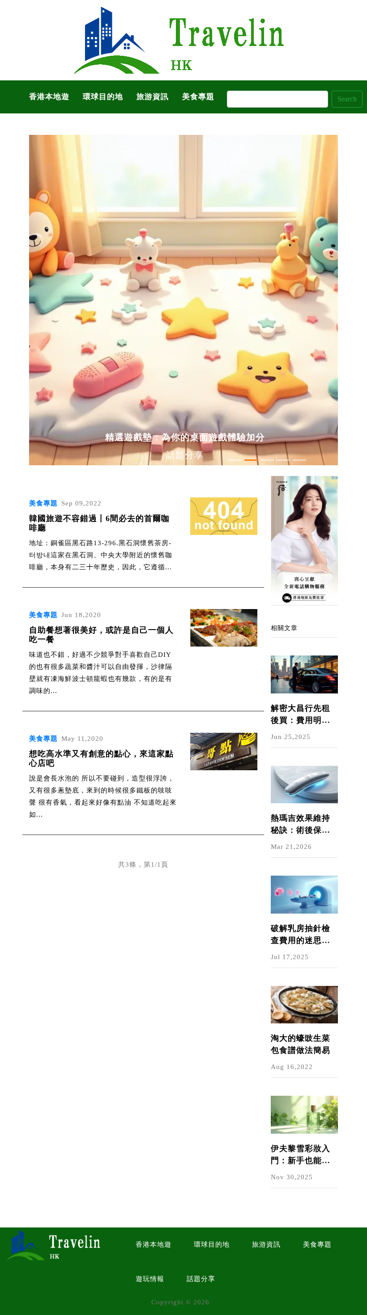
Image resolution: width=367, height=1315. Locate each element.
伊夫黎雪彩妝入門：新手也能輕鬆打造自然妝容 (300, 1155)
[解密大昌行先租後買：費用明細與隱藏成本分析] (304, 673)
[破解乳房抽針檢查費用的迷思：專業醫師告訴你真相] (304, 894)
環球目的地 (103, 96)
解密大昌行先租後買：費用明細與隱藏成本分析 (300, 715)
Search (347, 99)
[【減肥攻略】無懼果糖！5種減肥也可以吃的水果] (304, 539)
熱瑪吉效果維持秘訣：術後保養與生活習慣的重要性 (300, 825)
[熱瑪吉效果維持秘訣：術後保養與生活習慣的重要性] (304, 783)
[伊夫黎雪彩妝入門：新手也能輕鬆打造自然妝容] (304, 1114)
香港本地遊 (49, 96)
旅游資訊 (153, 96)
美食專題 (198, 96)
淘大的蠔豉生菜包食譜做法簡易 (300, 1044)
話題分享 (201, 1278)
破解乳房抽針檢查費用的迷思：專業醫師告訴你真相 (300, 935)
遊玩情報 (150, 1278)
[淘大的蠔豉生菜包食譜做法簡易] (304, 1003)
